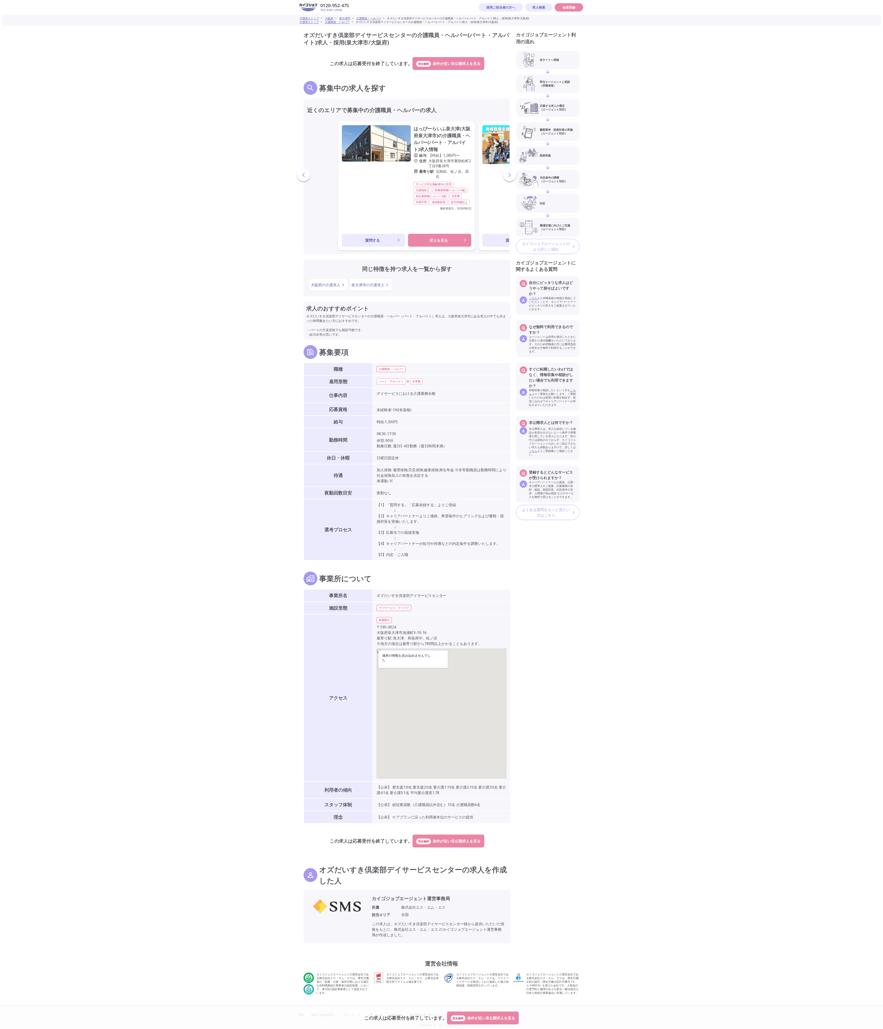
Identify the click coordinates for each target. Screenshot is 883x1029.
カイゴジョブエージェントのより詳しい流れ (546, 246)
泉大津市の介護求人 (367, 284)
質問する (372, 240)
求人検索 (538, 7)
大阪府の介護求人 (325, 284)
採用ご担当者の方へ (500, 7)
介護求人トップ (309, 18)
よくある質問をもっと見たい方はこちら (546, 512)
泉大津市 (344, 18)
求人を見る (439, 240)
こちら (533, 298)
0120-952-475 (334, 5)
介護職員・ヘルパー (368, 18)
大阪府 (329, 18)
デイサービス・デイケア (394, 608)
